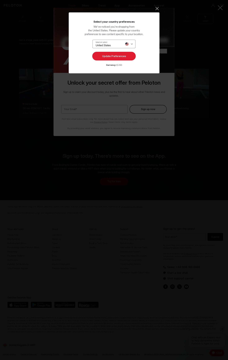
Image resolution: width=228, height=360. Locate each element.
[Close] (114, 8)
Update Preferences (114, 56)
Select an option (101, 42)
